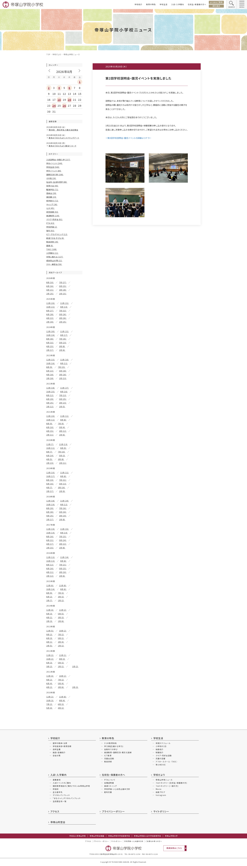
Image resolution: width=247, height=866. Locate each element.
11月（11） (64, 416)
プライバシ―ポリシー (101, 841)
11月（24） (64, 501)
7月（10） (61, 452)
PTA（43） (50, 223)
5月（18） (63, 371)
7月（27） (63, 282)
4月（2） (49, 687)
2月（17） (50, 350)
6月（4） (49, 683)
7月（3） (61, 593)
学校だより (56, 54)
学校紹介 (138, 4)
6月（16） (50, 286)
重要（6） (50, 245)
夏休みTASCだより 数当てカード (62, 146)
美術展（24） (51, 197)
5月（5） (61, 613)
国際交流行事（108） (55, 174)
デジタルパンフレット (61, 795)
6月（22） (50, 371)
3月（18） (63, 374)
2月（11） (50, 435)
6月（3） (49, 613)
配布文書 (108, 792)
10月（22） (50, 307)
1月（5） (62, 406)
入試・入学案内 (177, 4)
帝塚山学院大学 (171, 836)
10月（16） (50, 363)
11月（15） (64, 529)
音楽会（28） (51, 193)
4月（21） (50, 290)
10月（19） (50, 504)
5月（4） (62, 427)
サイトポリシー (161, 811)
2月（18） (50, 378)
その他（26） (51, 178)
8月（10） (50, 282)
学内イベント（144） (54, 163)
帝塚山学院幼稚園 (97, 836)
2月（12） (50, 406)
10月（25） (50, 391)
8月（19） (50, 480)
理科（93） (50, 230)
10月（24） (50, 335)
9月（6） (63, 589)
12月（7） (50, 444)
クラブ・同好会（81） (54, 219)
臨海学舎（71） (52, 189)
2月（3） (49, 621)
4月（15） (50, 346)
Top (48, 54)
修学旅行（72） (52, 200)
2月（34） (50, 322)
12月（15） (50, 359)
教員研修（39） (52, 242)
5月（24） (63, 540)
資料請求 (216, 6)
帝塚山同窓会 (57, 822)
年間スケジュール (163, 743)
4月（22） (50, 318)
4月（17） (50, 544)
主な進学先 (58, 792)
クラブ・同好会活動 (164, 755)
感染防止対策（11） (54, 260)
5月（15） (63, 286)
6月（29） (50, 399)
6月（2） (49, 596)
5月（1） (61, 638)
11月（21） (64, 303)
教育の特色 (151, 4)
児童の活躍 (160, 758)
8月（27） (50, 310)
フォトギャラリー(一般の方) (167, 786)
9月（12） (64, 504)
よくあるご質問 (216, 2)
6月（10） (50, 427)
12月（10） (50, 472)
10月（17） (50, 476)
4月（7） (49, 487)
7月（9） (61, 423)
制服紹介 (159, 752)
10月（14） (50, 532)
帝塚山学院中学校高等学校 (119, 836)
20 (69, 100)
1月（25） (63, 322)
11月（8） (63, 585)
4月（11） (50, 572)
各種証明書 (109, 783)
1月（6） (62, 350)
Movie (158, 789)
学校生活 (163, 4)
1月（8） (62, 519)
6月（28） (50, 314)
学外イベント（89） (53, 171)
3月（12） (63, 431)
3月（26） (63, 318)
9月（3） (62, 659)
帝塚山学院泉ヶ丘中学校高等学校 (147, 836)
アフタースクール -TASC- (167, 761)
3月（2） (49, 666)
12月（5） (50, 630)
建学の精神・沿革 (60, 743)
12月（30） (50, 331)
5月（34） (63, 512)
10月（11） (50, 448)
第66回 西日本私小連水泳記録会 (63, 130)
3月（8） (62, 346)
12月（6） (50, 585)
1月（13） (63, 378)
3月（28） (63, 290)
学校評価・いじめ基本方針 (133, 841)
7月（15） (61, 367)
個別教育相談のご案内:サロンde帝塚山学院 (71, 786)
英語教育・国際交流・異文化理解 (118, 752)
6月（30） (50, 512)
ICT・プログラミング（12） (57, 234)
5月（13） (63, 484)
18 (59, 100)
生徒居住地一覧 (59, 801)
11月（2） (63, 610)
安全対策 (56, 755)
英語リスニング (110, 786)
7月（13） (63, 395)
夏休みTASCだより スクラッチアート (64, 138)
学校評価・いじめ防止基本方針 (117, 789)
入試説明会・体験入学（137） (58, 159)
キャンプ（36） (52, 204)
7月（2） (61, 634)
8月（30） (50, 339)
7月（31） (63, 480)
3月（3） (61, 596)
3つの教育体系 (110, 743)
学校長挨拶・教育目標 (62, 746)
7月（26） (63, 339)
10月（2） (63, 630)
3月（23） (63, 403)
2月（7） (49, 600)
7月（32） (63, 310)
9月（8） (63, 420)
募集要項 (56, 779)
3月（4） (61, 642)
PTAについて (109, 779)
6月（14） (50, 455)
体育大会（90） (52, 185)
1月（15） (63, 293)
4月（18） (50, 374)
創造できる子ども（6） (55, 238)
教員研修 (108, 761)
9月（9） (63, 448)
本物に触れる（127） (54, 256)
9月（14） (64, 307)
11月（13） (63, 444)
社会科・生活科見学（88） (56, 182)
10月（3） (50, 700)
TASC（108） (51, 249)
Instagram (161, 795)
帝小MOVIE (161, 764)
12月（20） (50, 303)
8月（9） (49, 367)
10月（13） (50, 561)
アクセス (54, 811)
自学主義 (56, 749)
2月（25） (50, 293)
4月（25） (50, 403)
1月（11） (63, 463)
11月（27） (64, 388)
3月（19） (63, 515)
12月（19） (50, 529)
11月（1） (63, 655)
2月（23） (50, 463)
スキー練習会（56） (54, 264)
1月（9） (62, 491)
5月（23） (63, 342)
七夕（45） (50, 208)
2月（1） (61, 666)
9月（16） (64, 391)
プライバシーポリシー (113, 811)
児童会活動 (109, 758)
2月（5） (49, 645)
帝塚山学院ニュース (164, 779)
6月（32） (50, 342)
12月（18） (50, 388)
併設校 (56, 789)
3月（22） (63, 544)
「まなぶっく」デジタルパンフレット (67, 798)
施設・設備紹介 (59, 752)
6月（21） (50, 540)
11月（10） (64, 359)
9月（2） (49, 634)
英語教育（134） (53, 215)
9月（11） (64, 363)
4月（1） (49, 617)
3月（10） (63, 572)
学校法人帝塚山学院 (77, 836)
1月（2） (61, 600)
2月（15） (50, 547)
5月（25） (63, 399)
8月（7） (49, 452)
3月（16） (61, 487)
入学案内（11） (52, 253)
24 (54, 106)
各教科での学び (111, 749)
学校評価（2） (51, 227)
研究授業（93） (52, 212)
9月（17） (64, 335)
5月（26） (63, 314)
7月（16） (63, 508)
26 (64, 106)
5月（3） (62, 455)
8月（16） (50, 536)
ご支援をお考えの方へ (153, 841)
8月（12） (50, 395)
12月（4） (50, 610)
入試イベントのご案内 (62, 783)
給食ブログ (160, 792)
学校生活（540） (53, 167)
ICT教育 (108, 755)
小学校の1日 (161, 746)
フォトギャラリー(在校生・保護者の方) (171, 783)
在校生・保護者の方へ (197, 4)
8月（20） (50, 508)
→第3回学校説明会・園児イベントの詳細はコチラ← (128, 137)
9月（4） (62, 700)
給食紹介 (159, 749)
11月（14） (64, 557)
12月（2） (50, 655)
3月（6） (61, 687)
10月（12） (50, 420)
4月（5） (49, 459)
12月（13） (50, 557)
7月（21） (63, 564)
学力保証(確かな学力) (113, 746)
